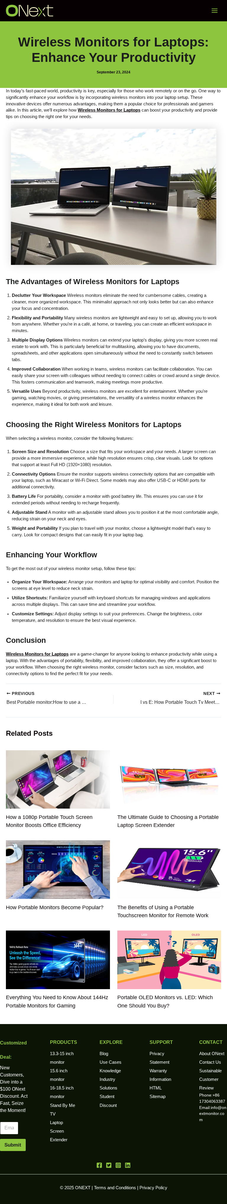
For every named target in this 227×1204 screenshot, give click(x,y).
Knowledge (110, 1070)
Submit (12, 1145)
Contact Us (210, 1062)
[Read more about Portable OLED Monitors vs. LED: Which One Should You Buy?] (169, 959)
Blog (104, 1053)
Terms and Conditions (115, 1187)
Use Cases (110, 1062)
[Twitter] (109, 1165)
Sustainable (210, 1070)
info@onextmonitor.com (212, 1113)
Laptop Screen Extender (58, 1131)
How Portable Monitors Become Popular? (54, 907)
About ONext (211, 1053)
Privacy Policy (153, 1187)
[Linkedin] (128, 1165)
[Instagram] (118, 1165)
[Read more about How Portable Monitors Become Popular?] (58, 869)
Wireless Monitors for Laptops (109, 110)
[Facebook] (99, 1165)
